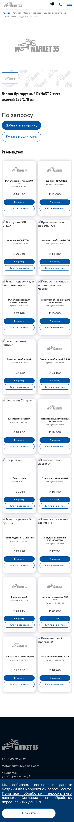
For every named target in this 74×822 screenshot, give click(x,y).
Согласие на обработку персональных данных (37, 799)
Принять (29, 813)
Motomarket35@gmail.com (20, 766)
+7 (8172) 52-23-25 (14, 759)
